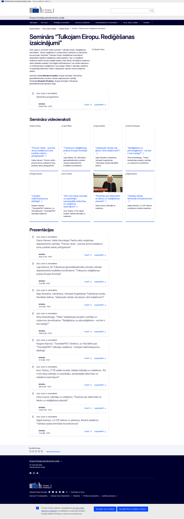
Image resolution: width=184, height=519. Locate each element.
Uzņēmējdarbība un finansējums (106, 23)
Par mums (44, 23)
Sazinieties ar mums (78, 492)
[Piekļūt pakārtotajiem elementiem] (49, 22)
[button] (88, 104)
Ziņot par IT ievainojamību (39, 496)
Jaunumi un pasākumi (82, 23)
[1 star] (30, 451)
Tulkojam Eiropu (64, 28)
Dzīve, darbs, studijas (130, 23)
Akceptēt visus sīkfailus (105, 509)
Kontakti (146, 23)
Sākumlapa (33, 23)
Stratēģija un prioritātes (61, 23)
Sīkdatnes (76, 496)
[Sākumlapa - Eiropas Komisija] (45, 9)
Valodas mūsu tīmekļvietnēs (60, 496)
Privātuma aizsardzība (91, 496)
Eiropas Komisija (35, 28)
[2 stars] (32, 451)
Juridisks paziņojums (109, 496)
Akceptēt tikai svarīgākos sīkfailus (132, 509)
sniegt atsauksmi (54, 452)
